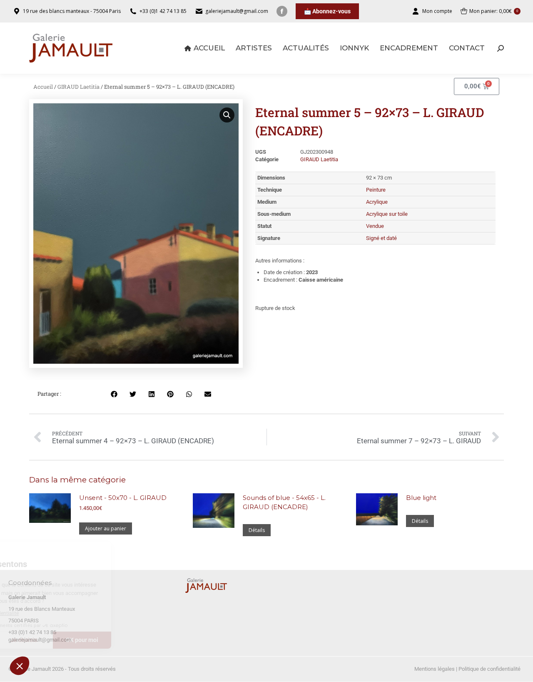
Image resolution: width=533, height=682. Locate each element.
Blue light (421, 498)
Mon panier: (493, 11)
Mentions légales (434, 669)
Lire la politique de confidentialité (54, 613)
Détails (257, 530)
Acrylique (377, 202)
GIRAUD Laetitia (78, 86)
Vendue (375, 226)
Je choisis (95, 640)
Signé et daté (381, 238)
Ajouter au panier (105, 528)
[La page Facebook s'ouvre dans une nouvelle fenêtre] (281, 11)
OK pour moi (154, 640)
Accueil (43, 86)
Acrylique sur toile (387, 214)
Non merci (37, 640)
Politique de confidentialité (489, 669)
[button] (20, 666)
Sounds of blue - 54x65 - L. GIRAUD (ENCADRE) (284, 502)
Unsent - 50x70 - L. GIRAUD (123, 498)
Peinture (376, 190)
